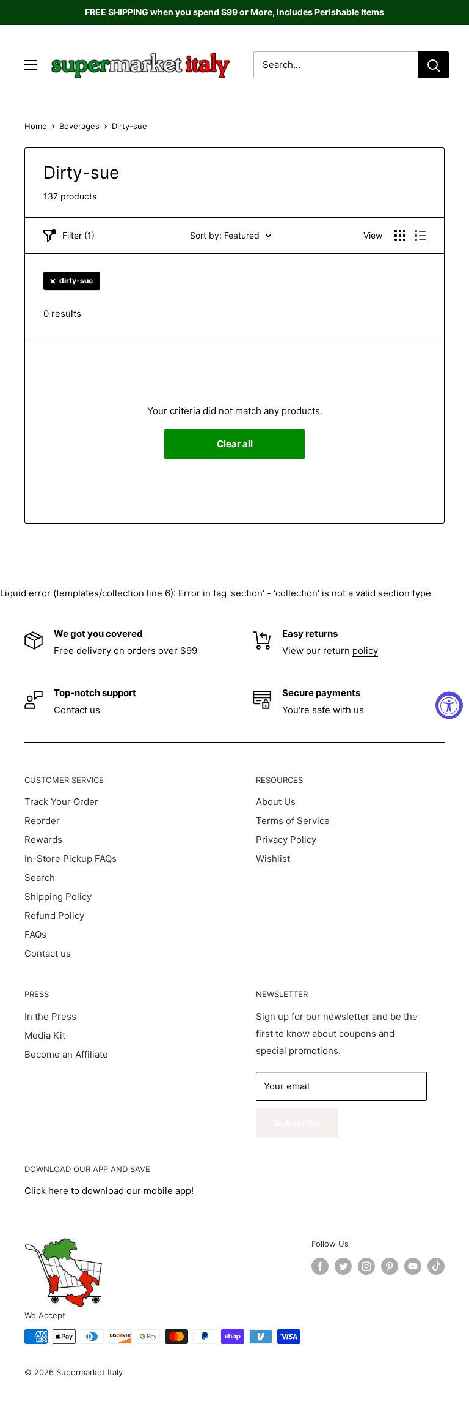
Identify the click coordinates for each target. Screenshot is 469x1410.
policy (365, 650)
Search (39, 877)
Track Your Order (61, 801)
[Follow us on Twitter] (343, 1266)
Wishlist (273, 858)
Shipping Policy (58, 896)
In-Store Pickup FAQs (70, 858)
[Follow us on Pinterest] (389, 1266)
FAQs (35, 934)
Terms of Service (293, 820)
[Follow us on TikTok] (436, 1266)
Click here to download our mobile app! (109, 1191)
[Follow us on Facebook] (320, 1266)
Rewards (43, 839)
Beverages (79, 126)
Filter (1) (78, 235)
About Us (276, 801)
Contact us (77, 710)
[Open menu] (30, 65)
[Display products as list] (420, 235)
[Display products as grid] (399, 235)
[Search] (433, 64)
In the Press (50, 1016)
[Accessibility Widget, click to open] (449, 705)
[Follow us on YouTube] (412, 1266)
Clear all (235, 444)
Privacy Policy (286, 839)
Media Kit (44, 1035)
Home (35, 126)
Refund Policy (54, 915)
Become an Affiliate (66, 1054)
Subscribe (297, 1123)
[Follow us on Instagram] (366, 1266)
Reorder (42, 820)
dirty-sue (76, 280)
